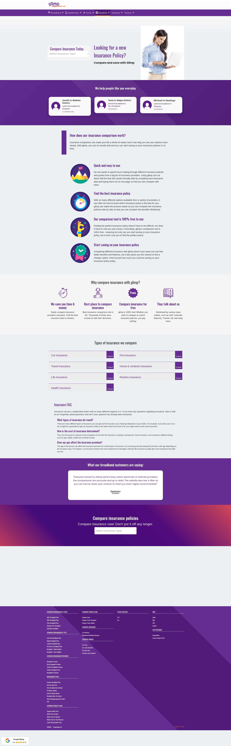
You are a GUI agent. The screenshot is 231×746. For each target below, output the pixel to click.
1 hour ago (158, 109)
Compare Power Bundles (88, 624)
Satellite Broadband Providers (55, 668)
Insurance (102, 13)
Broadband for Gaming (52, 674)
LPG (118, 618)
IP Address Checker (52, 691)
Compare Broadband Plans (53, 683)
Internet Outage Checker (53, 694)
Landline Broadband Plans (53, 645)
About (154, 618)
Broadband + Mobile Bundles (54, 650)
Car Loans (84, 646)
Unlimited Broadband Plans (54, 639)
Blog (154, 621)
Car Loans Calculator (87, 649)
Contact (155, 627)
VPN (48, 703)
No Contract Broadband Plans (54, 647)
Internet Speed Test (52, 686)
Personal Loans (86, 651)
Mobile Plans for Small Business (55, 721)
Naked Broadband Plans (53, 642)
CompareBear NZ (57, 728)
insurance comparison (97, 310)
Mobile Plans (73, 13)
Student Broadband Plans (53, 671)
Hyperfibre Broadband (52, 629)
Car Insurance (85, 633)
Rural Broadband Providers (54, 665)
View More (22, 743)
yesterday (66, 109)
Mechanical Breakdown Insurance (90, 636)
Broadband (56, 13)
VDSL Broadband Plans (53, 621)
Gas (118, 621)
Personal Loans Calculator (89, 654)
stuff (171, 313)
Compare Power (86, 618)
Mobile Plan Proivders (52, 715)
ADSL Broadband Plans (53, 618)
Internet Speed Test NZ (158, 639)
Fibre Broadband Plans (52, 624)
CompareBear (156, 636)
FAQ (154, 624)
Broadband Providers (52, 663)
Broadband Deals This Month (54, 697)
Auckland (115, 494)
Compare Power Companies (89, 621)
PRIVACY (49, 728)
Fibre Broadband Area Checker (55, 689)
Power (88, 13)
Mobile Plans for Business (53, 718)
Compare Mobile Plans (52, 712)
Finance (128, 13)
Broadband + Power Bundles (54, 653)
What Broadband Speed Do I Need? (56, 700)
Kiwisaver (116, 13)
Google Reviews (15, 735)
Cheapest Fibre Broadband (53, 627)
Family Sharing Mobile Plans (54, 723)
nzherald (178, 313)
